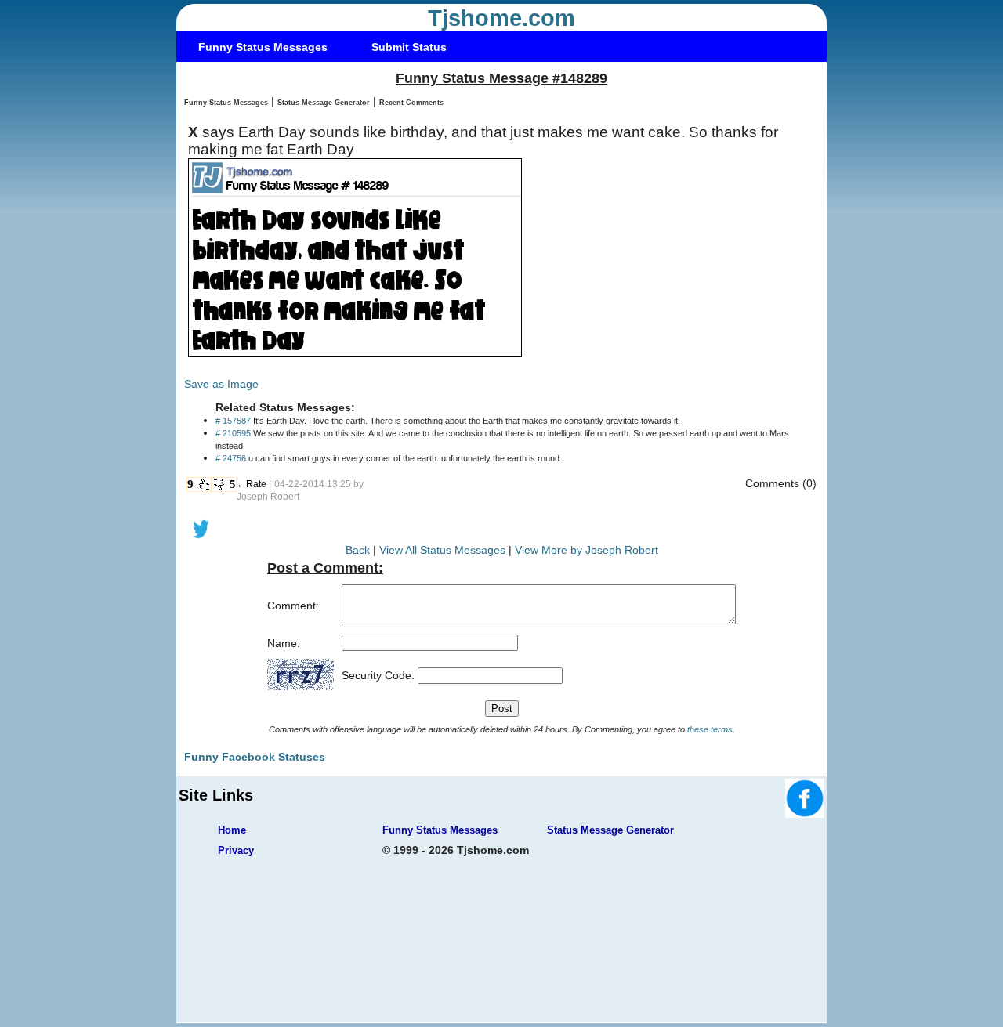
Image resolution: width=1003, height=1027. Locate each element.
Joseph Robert (268, 496)
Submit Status (409, 47)
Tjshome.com (501, 18)
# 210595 (233, 433)
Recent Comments (411, 103)
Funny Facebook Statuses (254, 756)
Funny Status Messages (263, 47)
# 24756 (230, 458)
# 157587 (233, 420)
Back (358, 550)
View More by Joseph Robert (586, 550)
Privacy (236, 850)
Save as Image (221, 384)
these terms (710, 729)
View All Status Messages (442, 550)
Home (232, 830)
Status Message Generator (323, 103)
